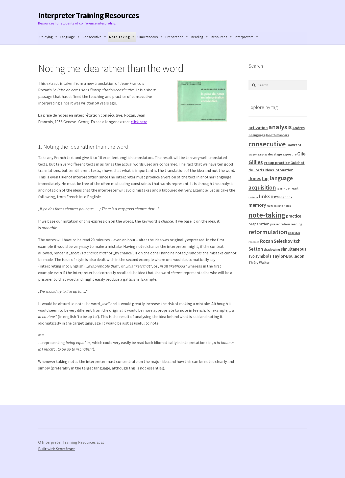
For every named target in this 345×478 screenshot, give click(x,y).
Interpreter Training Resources (88, 15)
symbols (263, 256)
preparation (259, 224)
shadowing (272, 249)
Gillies (256, 162)
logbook (285, 197)
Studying (46, 37)
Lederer (253, 197)
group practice (277, 162)
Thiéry (253, 262)
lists (275, 197)
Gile (301, 153)
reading (296, 224)
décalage (275, 154)
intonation (284, 170)
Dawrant (294, 145)
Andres (298, 127)
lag (265, 178)
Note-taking (119, 37)
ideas (269, 170)
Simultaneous (147, 37)
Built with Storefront (56, 448)
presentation (280, 224)
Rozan (266, 241)
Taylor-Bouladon (288, 256)
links (264, 196)
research (254, 242)
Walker (264, 262)
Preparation (174, 37)
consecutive (267, 143)
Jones (255, 178)
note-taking (267, 215)
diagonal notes (258, 154)
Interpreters (244, 37)
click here (139, 121)
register (294, 233)
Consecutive (92, 37)
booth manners (277, 135)
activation (258, 127)
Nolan (287, 205)
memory (257, 205)
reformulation (268, 232)
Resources (219, 37)
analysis (280, 127)
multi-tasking (275, 205)
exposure (290, 154)
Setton (256, 249)
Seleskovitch (287, 241)
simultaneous (293, 249)
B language (257, 135)
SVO (252, 256)
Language (67, 37)
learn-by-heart (288, 188)
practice (293, 216)
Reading (197, 37)
